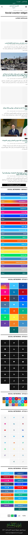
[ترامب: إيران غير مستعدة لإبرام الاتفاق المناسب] (14, 30)
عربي (26, 106)
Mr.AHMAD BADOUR (20, 44)
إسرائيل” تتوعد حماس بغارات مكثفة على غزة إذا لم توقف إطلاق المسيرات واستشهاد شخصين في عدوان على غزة (15, 75)
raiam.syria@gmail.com (12, 532)
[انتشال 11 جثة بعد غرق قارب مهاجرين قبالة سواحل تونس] (14, 95)
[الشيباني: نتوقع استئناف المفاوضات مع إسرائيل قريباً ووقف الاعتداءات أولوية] (14, 160)
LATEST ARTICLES (21, 18)
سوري (26, 138)
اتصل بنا (18, 1)
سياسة (26, 72)
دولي (26, 41)
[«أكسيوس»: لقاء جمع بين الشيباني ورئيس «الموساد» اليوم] (14, 128)
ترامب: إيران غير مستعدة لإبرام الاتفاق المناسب (16, 43)
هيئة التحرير (24, 1)
